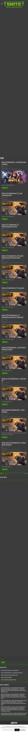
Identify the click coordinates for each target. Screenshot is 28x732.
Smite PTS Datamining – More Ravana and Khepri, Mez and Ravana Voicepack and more (13, 709)
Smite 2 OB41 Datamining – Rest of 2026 (9, 670)
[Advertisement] (14, 24)
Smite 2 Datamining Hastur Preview (8, 679)
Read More (23, 730)
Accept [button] (17, 729)
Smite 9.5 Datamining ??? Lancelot (13, 288)
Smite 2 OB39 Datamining (6, 677)
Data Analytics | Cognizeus (6, 713)
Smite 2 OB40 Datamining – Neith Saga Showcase (11, 672)
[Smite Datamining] (14, 5)
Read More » (5, 187)
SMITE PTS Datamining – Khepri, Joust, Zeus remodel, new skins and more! (13, 697)
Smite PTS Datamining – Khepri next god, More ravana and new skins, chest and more (13, 690)
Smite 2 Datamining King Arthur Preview (9, 675)
